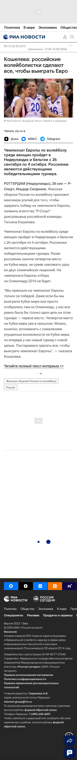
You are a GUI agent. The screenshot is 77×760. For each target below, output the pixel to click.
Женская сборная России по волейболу (31, 381)
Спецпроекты (13, 615)
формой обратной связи (40, 709)
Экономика (45, 609)
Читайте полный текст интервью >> (34, 366)
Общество (27, 609)
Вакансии (10, 631)
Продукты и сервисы (57, 615)
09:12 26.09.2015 (15, 46)
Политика (10, 609)
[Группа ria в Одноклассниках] (55, 586)
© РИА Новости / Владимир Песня (22, 120)
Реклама (33, 615)
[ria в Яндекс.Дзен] (26, 586)
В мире (62, 609)
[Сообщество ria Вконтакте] (40, 586)
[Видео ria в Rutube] (69, 586)
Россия (10, 387)
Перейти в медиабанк (55, 120)
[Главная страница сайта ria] (23, 36)
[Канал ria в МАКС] (11, 586)
